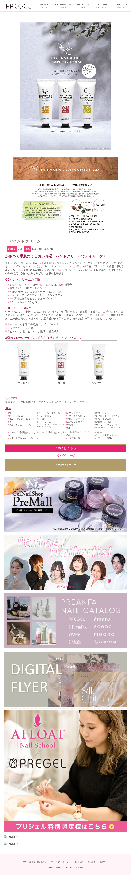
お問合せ (104, 862)
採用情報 (79, 862)
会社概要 (91, 862)
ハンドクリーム (65, 455)
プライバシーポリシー (60, 862)
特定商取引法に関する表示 (34, 862)
